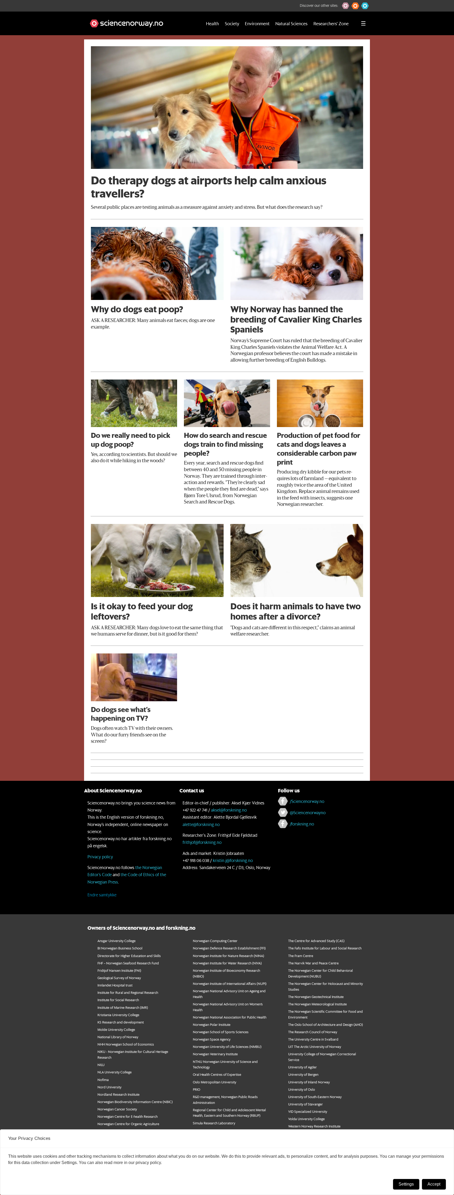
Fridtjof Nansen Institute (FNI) (119, 970)
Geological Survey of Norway (119, 977)
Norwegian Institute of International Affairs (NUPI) (229, 983)
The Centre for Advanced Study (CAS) (316, 940)
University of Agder (302, 1067)
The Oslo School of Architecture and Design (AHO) (325, 1024)
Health (212, 23)
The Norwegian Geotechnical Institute (316, 996)
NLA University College (114, 1072)
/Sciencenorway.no (307, 801)
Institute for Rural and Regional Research (127, 992)
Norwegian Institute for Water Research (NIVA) (227, 963)
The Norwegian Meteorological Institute (317, 1004)
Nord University (109, 1087)
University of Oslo (301, 1089)
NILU (101, 1064)
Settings (406, 1184)
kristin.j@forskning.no (233, 860)
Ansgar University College (116, 940)
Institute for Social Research (118, 999)
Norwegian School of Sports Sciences (221, 1032)
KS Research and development (120, 1022)
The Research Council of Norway (312, 1032)
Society (232, 23)
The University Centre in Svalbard (313, 1039)
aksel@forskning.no (229, 810)
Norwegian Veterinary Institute (215, 1054)
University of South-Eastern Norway (315, 1096)
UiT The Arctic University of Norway (314, 1046)
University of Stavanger (305, 1104)
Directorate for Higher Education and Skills (129, 955)
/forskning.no (302, 824)
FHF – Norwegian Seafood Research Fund (128, 963)
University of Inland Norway (309, 1082)
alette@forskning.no (201, 824)
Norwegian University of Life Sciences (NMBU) (227, 1046)
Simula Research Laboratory (214, 1123)
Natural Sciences (291, 23)
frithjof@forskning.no (202, 842)
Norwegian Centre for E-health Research (127, 1116)
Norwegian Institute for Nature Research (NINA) (228, 955)
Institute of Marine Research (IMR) (122, 1007)
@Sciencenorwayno (308, 812)
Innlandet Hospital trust (114, 985)
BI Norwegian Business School (119, 948)
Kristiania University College (118, 1014)
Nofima (103, 1079)
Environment (257, 23)
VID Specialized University (307, 1111)
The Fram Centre (300, 955)
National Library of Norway (117, 1037)
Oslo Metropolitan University (214, 1082)
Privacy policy (100, 856)
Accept (433, 1184)
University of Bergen (303, 1074)
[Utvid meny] (363, 23)
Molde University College (116, 1029)
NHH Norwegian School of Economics (125, 1044)
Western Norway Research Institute (314, 1126)
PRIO (196, 1089)
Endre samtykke (101, 894)
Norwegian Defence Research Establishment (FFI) (229, 948)
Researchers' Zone (331, 23)
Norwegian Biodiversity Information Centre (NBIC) (135, 1101)
